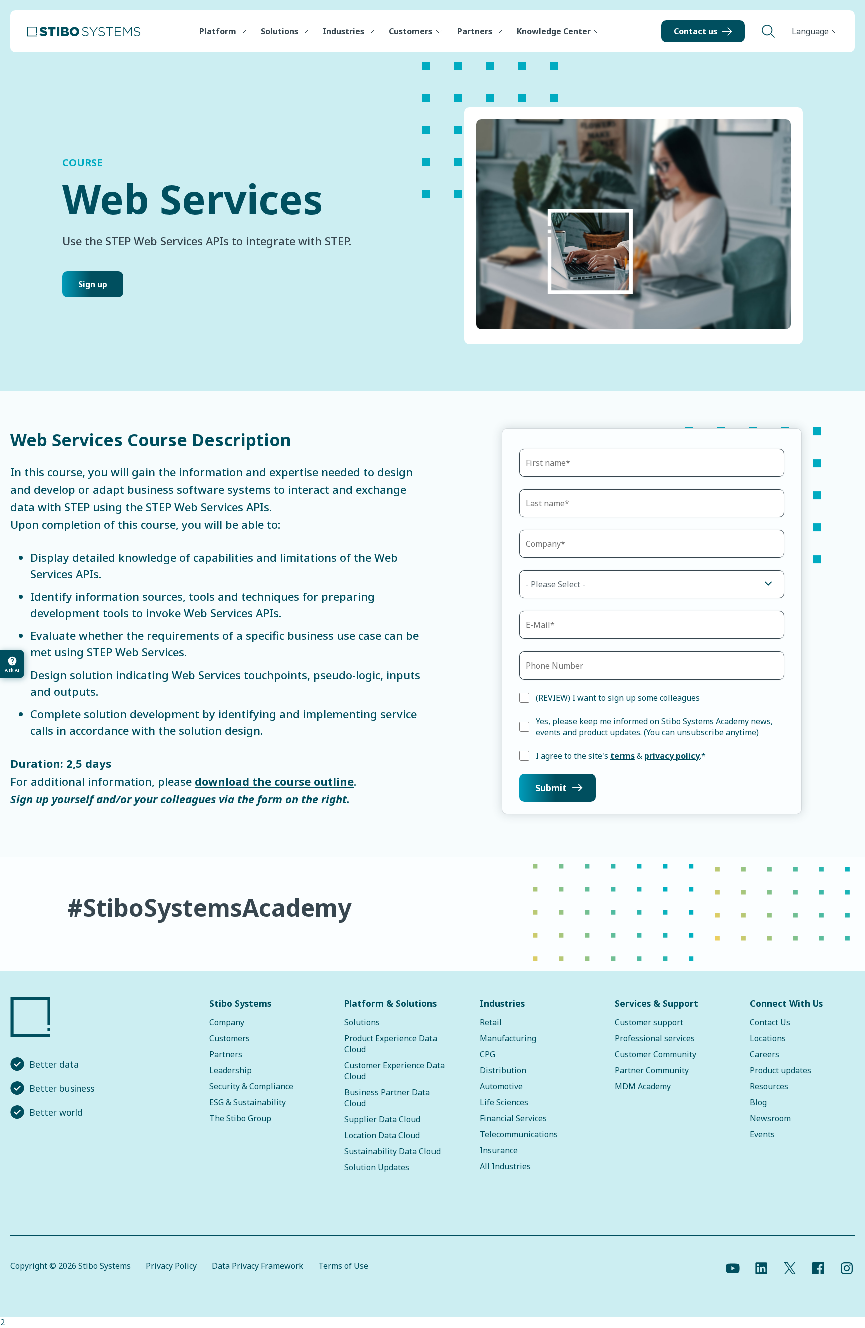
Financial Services (513, 1118)
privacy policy (672, 755)
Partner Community (652, 1070)
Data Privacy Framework (257, 1265)
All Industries (505, 1166)
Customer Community (655, 1054)
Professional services (655, 1038)
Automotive (501, 1086)
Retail (491, 1022)
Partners (474, 31)
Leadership (230, 1070)
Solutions (279, 31)
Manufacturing (508, 1038)
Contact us (695, 31)
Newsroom (770, 1118)
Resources (769, 1086)
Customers (410, 31)
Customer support (649, 1022)
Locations (768, 1038)
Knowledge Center (554, 31)
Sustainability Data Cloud (392, 1151)
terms (622, 755)
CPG (487, 1054)
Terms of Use (343, 1265)
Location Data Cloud (382, 1135)
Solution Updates (376, 1167)
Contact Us (770, 1022)
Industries (343, 31)
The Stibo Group (240, 1118)
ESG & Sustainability (247, 1102)
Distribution (503, 1070)
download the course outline (274, 781)
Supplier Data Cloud (382, 1119)
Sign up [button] (92, 284)
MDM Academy (643, 1086)
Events (762, 1134)
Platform (217, 31)
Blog (758, 1102)
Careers (764, 1054)
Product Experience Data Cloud (390, 1044)
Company (226, 1022)
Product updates (780, 1070)
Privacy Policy (171, 1265)
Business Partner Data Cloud (387, 1098)
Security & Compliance (251, 1086)
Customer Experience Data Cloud (394, 1071)
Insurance (499, 1150)
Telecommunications (519, 1134)
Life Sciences (504, 1102)
